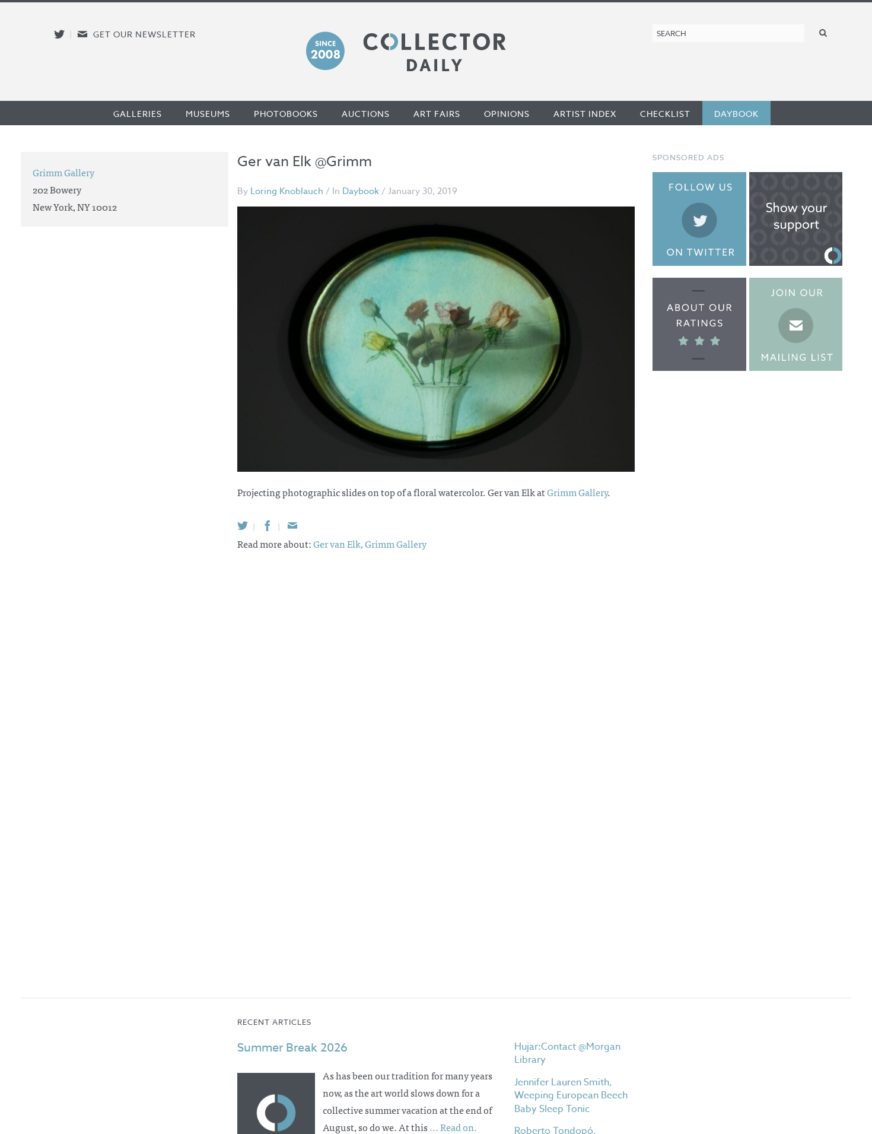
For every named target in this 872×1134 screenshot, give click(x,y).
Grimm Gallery (577, 492)
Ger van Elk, (339, 543)
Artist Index (584, 113)
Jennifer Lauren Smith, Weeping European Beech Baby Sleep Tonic (571, 1095)
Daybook (736, 113)
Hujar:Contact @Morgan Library (567, 1053)
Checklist (665, 113)
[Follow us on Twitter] (59, 34)
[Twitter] (242, 525)
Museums (208, 113)
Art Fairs (436, 113)
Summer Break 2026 (292, 1047)
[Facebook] (267, 525)
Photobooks (286, 113)
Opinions (507, 113)
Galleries (137, 113)
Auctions (366, 113)
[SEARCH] (823, 32)
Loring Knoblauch (286, 191)
